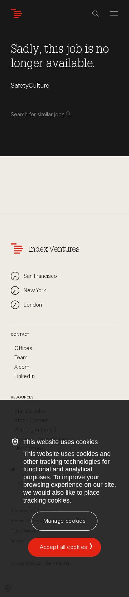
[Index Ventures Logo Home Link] (18, 13)
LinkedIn (24, 376)
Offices (23, 348)
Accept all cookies (63, 547)
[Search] (95, 13)
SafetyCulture (30, 85)
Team (21, 357)
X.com (21, 367)
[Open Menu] (114, 13)
